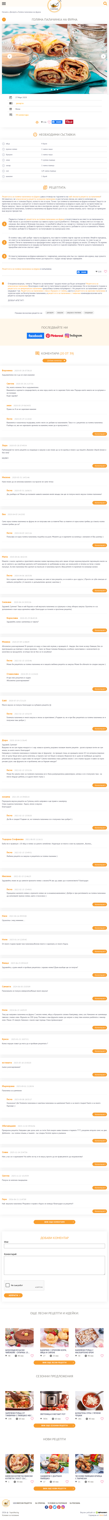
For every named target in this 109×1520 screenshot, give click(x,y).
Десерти (13, 12)
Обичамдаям (9, 1125)
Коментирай (100, 434)
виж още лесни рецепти (54, 1362)
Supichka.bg (14, 1512)
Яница (5, 962)
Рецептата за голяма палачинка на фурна (21, 196)
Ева (4, 514)
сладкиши (89, 312)
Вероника (7, 370)
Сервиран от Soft (98, 1515)
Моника (6, 641)
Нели (4, 939)
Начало (5, 12)
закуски (60, 312)
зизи (9, 405)
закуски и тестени (74, 312)
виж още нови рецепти (54, 1488)
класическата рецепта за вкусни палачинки (35, 199)
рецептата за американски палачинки (25, 288)
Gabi (4, 700)
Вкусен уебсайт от (87, 1512)
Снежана (7, 602)
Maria (5, 556)
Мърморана (8, 1086)
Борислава (12, 617)
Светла (10, 383)
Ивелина (7, 876)
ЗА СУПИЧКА (40, 1503)
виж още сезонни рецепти (54, 1425)
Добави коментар (54, 360)
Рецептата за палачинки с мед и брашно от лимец (44, 290)
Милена (6, 477)
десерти (20, 103)
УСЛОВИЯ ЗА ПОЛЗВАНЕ (57, 1503)
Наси (4, 915)
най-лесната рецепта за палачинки (84, 196)
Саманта (6, 986)
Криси (5, 1039)
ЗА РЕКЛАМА (75, 1503)
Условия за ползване (10, 1515)
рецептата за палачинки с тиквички (64, 293)
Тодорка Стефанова (12, 839)
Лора (4, 445)
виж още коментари (54, 1222)
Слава (5, 1152)
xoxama (6, 796)
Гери (4, 1199)
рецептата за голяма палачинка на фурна (45, 219)
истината (7, 1062)
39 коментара (22, 114)
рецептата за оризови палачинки (90, 290)
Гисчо (9, 418)
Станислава (13, 673)
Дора (5, 740)
